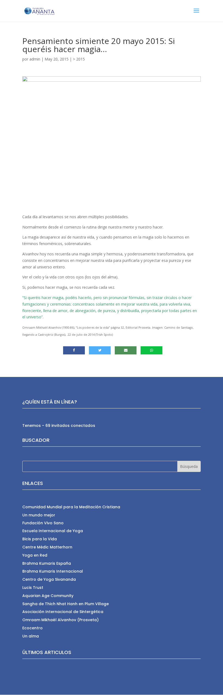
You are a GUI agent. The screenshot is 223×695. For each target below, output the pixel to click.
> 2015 (79, 59)
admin (34, 59)
